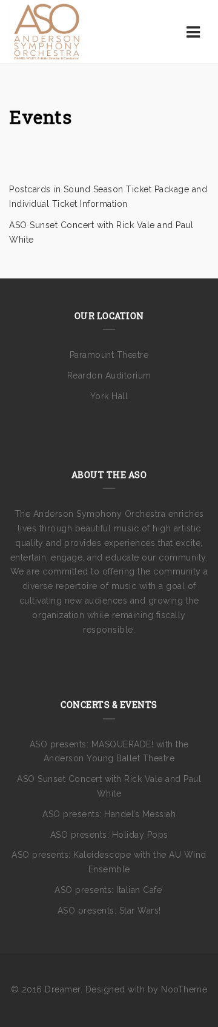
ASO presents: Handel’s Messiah (109, 814)
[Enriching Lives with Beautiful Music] (46, 32)
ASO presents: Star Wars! (109, 910)
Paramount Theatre (109, 355)
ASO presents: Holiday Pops (109, 835)
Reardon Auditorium (109, 375)
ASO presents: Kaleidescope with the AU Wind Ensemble (109, 862)
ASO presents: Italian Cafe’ (109, 890)
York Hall (109, 396)
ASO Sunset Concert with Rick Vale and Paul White (109, 786)
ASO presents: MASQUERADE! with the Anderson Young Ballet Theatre (109, 751)
